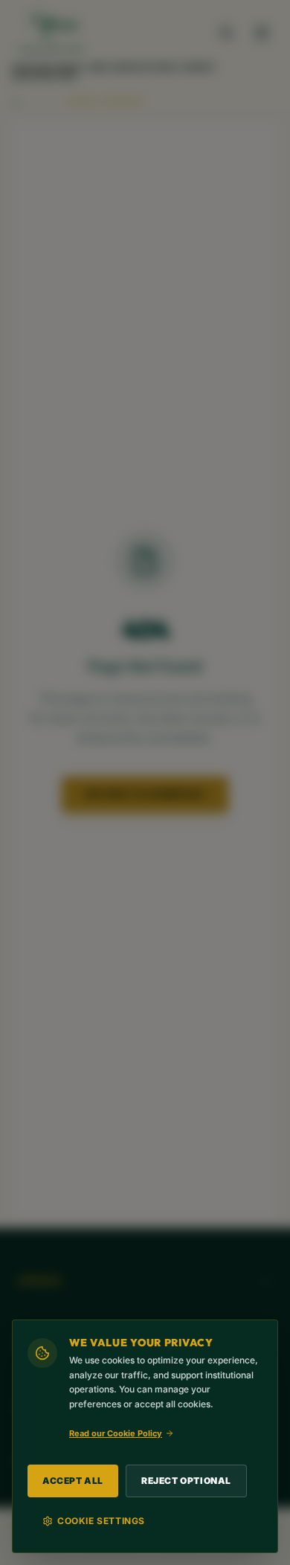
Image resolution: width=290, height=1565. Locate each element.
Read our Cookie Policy (115, 1433)
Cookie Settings (101, 1520)
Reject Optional (186, 1480)
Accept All (72, 1480)
